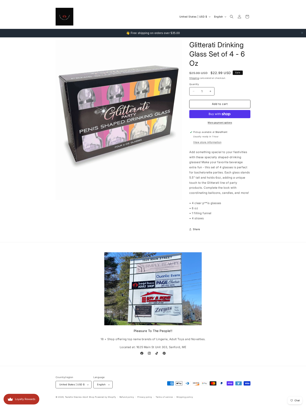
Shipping (194, 78)
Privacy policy (144, 397)
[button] (232, 17)
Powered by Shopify (105, 397)
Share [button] (196, 229)
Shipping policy (184, 397)
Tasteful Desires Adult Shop (80, 397)
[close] (302, 33)
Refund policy (127, 397)
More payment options (220, 122)
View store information (207, 142)
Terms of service (164, 397)
